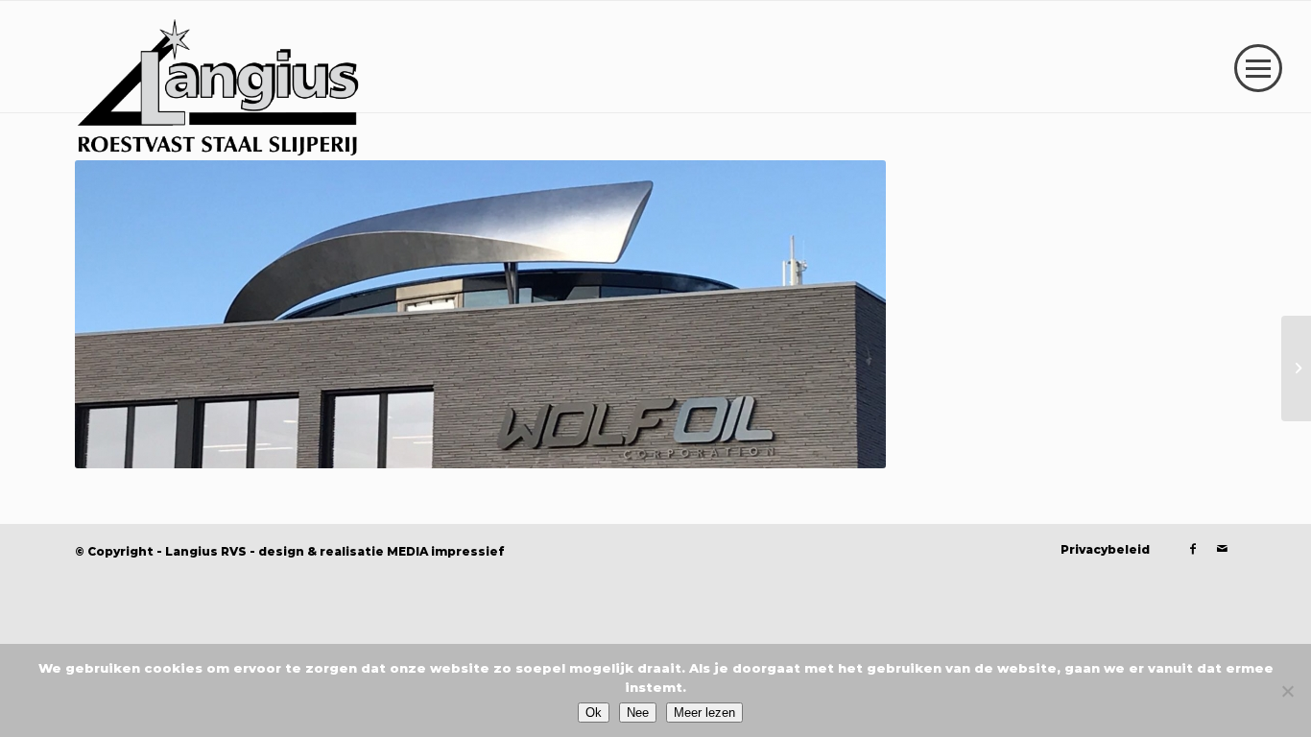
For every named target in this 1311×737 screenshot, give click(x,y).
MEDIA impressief (446, 551)
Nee (638, 712)
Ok (593, 712)
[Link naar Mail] (1221, 549)
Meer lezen (704, 712)
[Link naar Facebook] (1193, 549)
